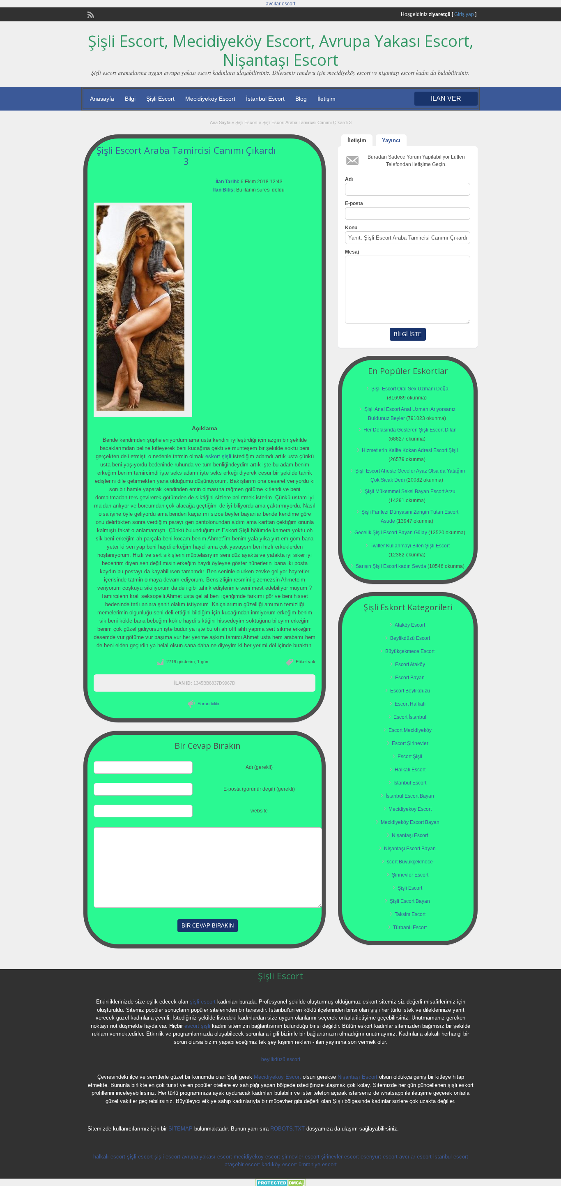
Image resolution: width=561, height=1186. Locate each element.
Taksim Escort (410, 914)
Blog (301, 98)
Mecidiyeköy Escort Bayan (410, 822)
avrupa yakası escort (207, 1157)
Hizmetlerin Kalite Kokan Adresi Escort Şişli (410, 450)
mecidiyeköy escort (257, 1157)
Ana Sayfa (220, 122)
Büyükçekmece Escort (410, 651)
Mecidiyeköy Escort (210, 98)
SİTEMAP (180, 1129)
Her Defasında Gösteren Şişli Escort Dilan (410, 430)
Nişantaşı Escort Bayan (410, 848)
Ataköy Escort (410, 625)
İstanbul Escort (265, 98)
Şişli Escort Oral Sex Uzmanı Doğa (409, 389)
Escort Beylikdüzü (410, 691)
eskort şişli (218, 456)
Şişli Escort (160, 98)
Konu (351, 228)
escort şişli (197, 1026)
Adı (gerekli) (259, 767)
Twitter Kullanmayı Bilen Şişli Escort (410, 546)
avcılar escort (280, 4)
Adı (349, 179)
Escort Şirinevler (410, 743)
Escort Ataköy (410, 664)
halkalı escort (109, 1157)
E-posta (354, 203)
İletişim (326, 98)
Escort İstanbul (409, 717)
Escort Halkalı (410, 704)
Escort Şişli (410, 756)
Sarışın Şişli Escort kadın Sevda (391, 566)
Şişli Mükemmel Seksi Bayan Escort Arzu (410, 491)
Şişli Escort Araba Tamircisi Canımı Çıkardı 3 (186, 155)
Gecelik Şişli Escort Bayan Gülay (390, 532)
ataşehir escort (242, 1164)
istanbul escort (450, 1157)
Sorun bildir (209, 703)
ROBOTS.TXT (287, 1129)
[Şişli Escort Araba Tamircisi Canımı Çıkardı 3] (143, 308)
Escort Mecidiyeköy (410, 730)
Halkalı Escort (410, 770)
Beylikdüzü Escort (410, 638)
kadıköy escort (279, 1164)
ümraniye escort (318, 1164)
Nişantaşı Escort (410, 835)
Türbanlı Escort (410, 927)
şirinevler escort (301, 1157)
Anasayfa (102, 98)
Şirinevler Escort (410, 875)
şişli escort (203, 1002)
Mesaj (352, 252)
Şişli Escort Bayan (410, 901)
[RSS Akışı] (90, 14)
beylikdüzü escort (280, 1059)
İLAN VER (446, 98)
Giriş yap (464, 14)
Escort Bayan (410, 678)
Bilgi (130, 98)
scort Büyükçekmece (410, 862)
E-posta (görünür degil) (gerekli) (259, 789)
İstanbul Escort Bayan (410, 796)
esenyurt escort (379, 1157)
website (259, 811)
